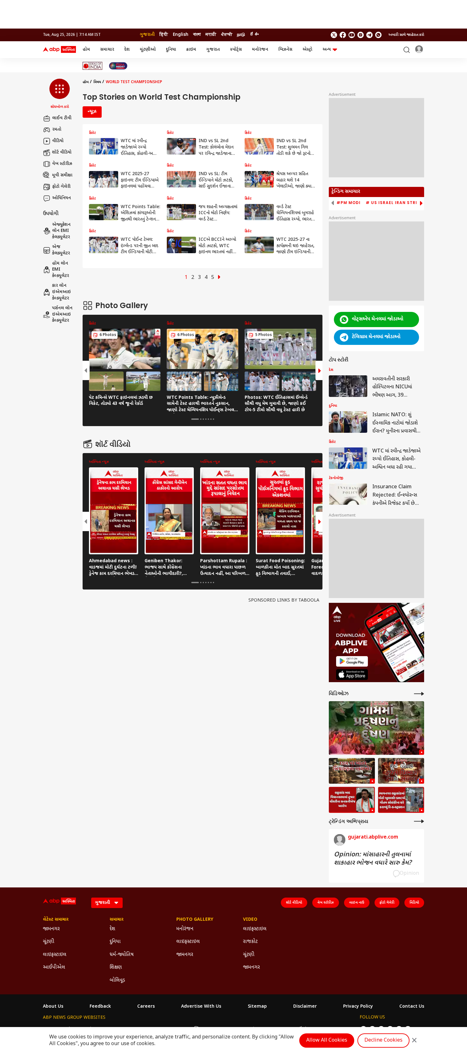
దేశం (254, 35)
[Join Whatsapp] (378, 35)
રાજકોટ (250, 942)
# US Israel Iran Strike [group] (394, 202)
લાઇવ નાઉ (356, 902)
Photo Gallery (194, 920)
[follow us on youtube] (351, 35)
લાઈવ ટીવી (61, 118)
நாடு (241, 35)
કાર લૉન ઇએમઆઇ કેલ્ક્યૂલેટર (61, 292)
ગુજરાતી (147, 35)
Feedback (100, 1007)
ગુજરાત (213, 50)
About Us (53, 1007)
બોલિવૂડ (117, 980)
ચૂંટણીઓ (148, 50)
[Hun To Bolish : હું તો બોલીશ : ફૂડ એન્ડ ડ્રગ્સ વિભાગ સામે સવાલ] (401, 771)
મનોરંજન (260, 50)
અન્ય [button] (326, 50)
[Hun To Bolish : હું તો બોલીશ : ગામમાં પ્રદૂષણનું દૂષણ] (376, 728)
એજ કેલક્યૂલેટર (61, 250)
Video (250, 920)
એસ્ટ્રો (307, 50)
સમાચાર (107, 50)
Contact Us (411, 1007)
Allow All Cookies (326, 1040)
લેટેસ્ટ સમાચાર (56, 920)
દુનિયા (171, 50)
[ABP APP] (352, 661)
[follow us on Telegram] (369, 35)
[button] (59, 94)
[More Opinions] (419, 821)
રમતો (56, 130)
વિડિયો (414, 902)
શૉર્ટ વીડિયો (61, 152)
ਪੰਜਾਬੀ (226, 35)
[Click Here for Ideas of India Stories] (93, 66)
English (180, 35)
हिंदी (163, 35)
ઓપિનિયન (61, 198)
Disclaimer (305, 1007)
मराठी (211, 35)
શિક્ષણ (116, 967)
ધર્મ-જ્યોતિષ (122, 955)
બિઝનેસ (285, 50)
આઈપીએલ (54, 967)
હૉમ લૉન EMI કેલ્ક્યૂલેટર (60, 269)
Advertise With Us (201, 1007)
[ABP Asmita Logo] (59, 50)
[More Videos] (419, 693)
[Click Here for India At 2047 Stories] (118, 66)
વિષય (97, 82)
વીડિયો (58, 141)
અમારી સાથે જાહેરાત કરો (406, 34)
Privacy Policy (358, 1007)
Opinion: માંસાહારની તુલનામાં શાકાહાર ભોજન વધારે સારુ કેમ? (372, 859)
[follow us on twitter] (334, 35)
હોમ (86, 50)
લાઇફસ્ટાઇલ (54, 955)
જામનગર (51, 929)
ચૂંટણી (48, 942)
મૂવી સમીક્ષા (62, 175)
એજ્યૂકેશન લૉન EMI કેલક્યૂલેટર (61, 231)
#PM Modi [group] (348, 202)
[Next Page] (219, 277)
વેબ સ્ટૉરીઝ (62, 164)
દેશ (127, 50)
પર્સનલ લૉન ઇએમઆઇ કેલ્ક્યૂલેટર (62, 314)
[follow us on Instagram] (360, 35)
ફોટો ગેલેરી (61, 187)
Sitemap (257, 1007)
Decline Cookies (383, 1040)
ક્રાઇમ (191, 50)
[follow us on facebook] (343, 35)
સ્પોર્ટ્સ (236, 50)
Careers (146, 1007)
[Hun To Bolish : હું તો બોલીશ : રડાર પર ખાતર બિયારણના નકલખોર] (352, 771)
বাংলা (197, 35)
